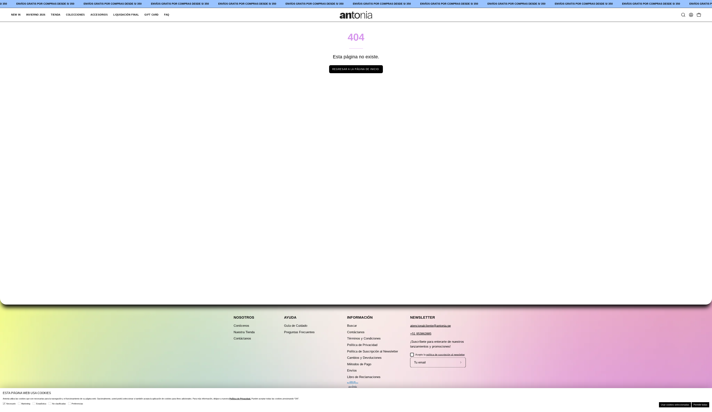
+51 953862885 (420, 333)
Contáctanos (242, 338)
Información (360, 317)
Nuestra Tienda (244, 332)
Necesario (11, 404)
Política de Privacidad (362, 345)
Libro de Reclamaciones (363, 377)
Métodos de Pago (359, 364)
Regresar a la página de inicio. (356, 69)
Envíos (352, 370)
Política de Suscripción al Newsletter (372, 351)
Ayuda (290, 317)
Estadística (41, 404)
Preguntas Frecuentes (299, 332)
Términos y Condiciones (364, 338)
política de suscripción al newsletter (445, 354)
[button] (75, 15)
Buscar (352, 326)
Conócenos (241, 326)
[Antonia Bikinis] (356, 15)
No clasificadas (59, 404)
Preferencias (77, 404)
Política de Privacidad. (240, 399)
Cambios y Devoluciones (364, 358)
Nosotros (244, 317)
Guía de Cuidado (295, 326)
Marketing (25, 404)
